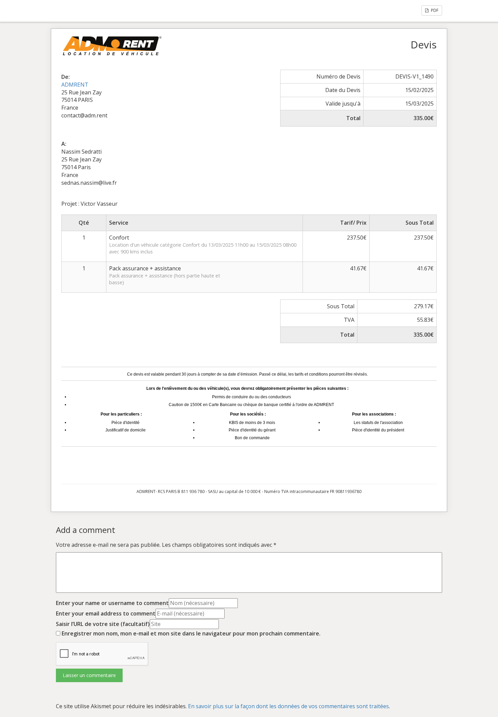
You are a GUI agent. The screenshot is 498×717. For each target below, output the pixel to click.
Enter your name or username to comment (112, 603)
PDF (434, 10)
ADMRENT (74, 84)
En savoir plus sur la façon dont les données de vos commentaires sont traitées (288, 706)
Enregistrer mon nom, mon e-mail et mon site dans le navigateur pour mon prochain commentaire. (191, 633)
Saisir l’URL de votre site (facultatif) (103, 624)
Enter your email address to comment (105, 613)
